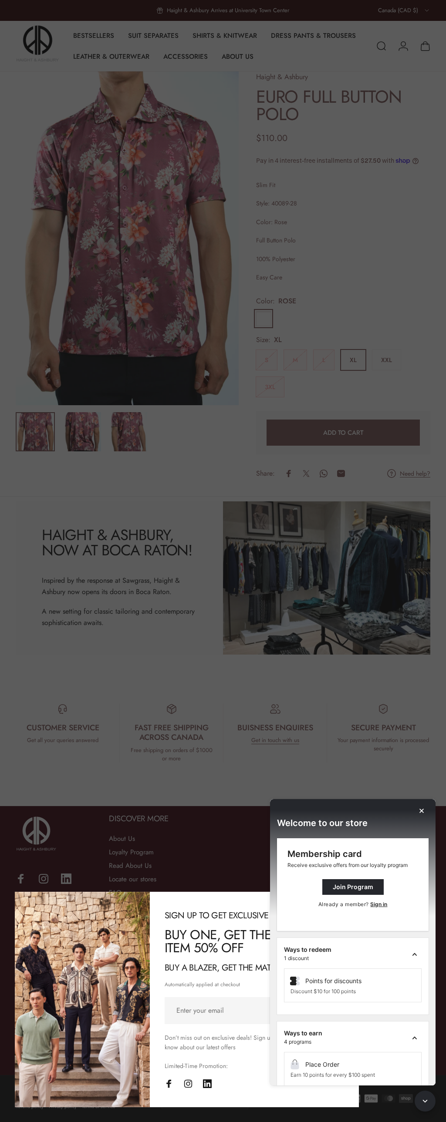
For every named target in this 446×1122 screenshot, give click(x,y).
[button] (353, 954)
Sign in (378, 904)
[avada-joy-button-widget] (425, 1101)
